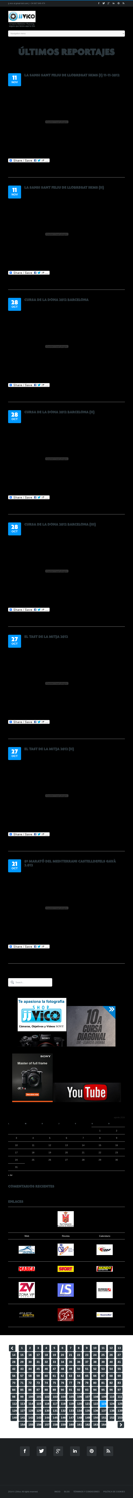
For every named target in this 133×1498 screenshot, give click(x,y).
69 (119, 1375)
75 (54, 1382)
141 (22, 1417)
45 (38, 1368)
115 (38, 1403)
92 (78, 1389)
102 (47, 1396)
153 (120, 1417)
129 (38, 1410)
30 (30, 1361)
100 (30, 1396)
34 (62, 1361)
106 (79, 1396)
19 (54, 1355)
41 (119, 1361)
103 (55, 1396)
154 (22, 1424)
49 (70, 1368)
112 (14, 1403)
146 (63, 1417)
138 (111, 1410)
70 (13, 1382)
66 (95, 1375)
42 (13, 1368)
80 (95, 1382)
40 (111, 1361)
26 (111, 1355)
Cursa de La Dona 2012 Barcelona (56, 300)
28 (13, 1361)
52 (95, 1368)
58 (30, 1375)
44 (30, 1368)
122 (95, 1403)
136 (95, 1410)
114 (30, 1403)
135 (87, 1410)
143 (38, 1417)
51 (86, 1368)
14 (13, 1355)
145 (55, 1417)
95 (103, 1389)
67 (103, 1375)
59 (38, 1375)
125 (120, 1403)
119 (71, 1403)
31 (38, 1361)
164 (103, 1424)
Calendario (104, 1236)
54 (111, 1368)
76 (62, 1382)
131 (55, 1410)
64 (78, 1375)
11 (103, 1348)
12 (111, 1348)
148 (79, 1417)
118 (63, 1403)
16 (30, 1355)
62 (62, 1375)
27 (119, 1355)
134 (79, 1410)
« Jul (10, 1175)
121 (87, 1403)
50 (78, 1368)
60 (46, 1375)
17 (38, 1355)
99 (22, 1396)
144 (47, 1417)
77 (70, 1382)
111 (120, 1396)
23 (86, 1355)
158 (55, 1424)
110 (111, 1396)
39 (103, 1361)
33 (54, 1361)
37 (86, 1361)
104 (63, 1396)
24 (95, 1355)
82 (111, 1382)
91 (70, 1389)
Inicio (57, 1492)
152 (111, 1417)
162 (87, 1424)
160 (71, 1424)
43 (22, 1368)
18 (46, 1355)
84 (13, 1389)
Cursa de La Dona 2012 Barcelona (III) (60, 524)
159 (63, 1424)
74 (46, 1382)
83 (119, 1382)
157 (47, 1424)
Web (26, 1236)
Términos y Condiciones (86, 1492)
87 (38, 1389)
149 (87, 1417)
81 (103, 1382)
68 (111, 1375)
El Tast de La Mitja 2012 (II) (49, 749)
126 (14, 1410)
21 (70, 1355)
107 (87, 1396)
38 (95, 1361)
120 (79, 1403)
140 (14, 1417)
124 (111, 1403)
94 (95, 1389)
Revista (66, 1236)
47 (54, 1368)
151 (103, 1417)
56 (13, 1375)
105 (71, 1396)
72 (30, 1382)
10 (95, 1348)
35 (70, 1361)
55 (119, 1368)
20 (62, 1355)
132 (63, 1410)
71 (22, 1382)
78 (78, 1382)
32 (46, 1361)
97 (119, 1389)
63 (70, 1375)
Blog (67, 1492)
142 (30, 1417)
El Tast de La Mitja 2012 (46, 636)
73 (38, 1382)
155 (30, 1424)
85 (22, 1389)
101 (38, 1396)
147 (71, 1417)
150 (95, 1417)
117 (55, 1403)
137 (103, 1410)
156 (38, 1424)
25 (103, 1355)
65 (86, 1375)
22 (78, 1355)
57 (22, 1375)
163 (95, 1424)
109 (103, 1396)
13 (119, 1348)
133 (71, 1410)
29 (22, 1361)
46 (46, 1368)
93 (86, 1389)
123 (103, 1403)
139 (120, 1410)
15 (22, 1355)
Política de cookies (114, 1492)
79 (86, 1382)
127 (22, 1410)
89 (54, 1389)
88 (46, 1389)
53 (103, 1368)
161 (79, 1424)
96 (111, 1389)
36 (78, 1361)
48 (62, 1368)
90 (62, 1389)
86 (30, 1389)
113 (22, 1403)
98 (13, 1396)
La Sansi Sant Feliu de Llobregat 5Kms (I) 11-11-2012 (72, 75)
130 (47, 1410)
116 (47, 1403)
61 (54, 1375)
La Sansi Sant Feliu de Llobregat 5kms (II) (64, 187)
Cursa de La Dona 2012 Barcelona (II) (59, 412)
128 (30, 1410)
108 (95, 1396)
